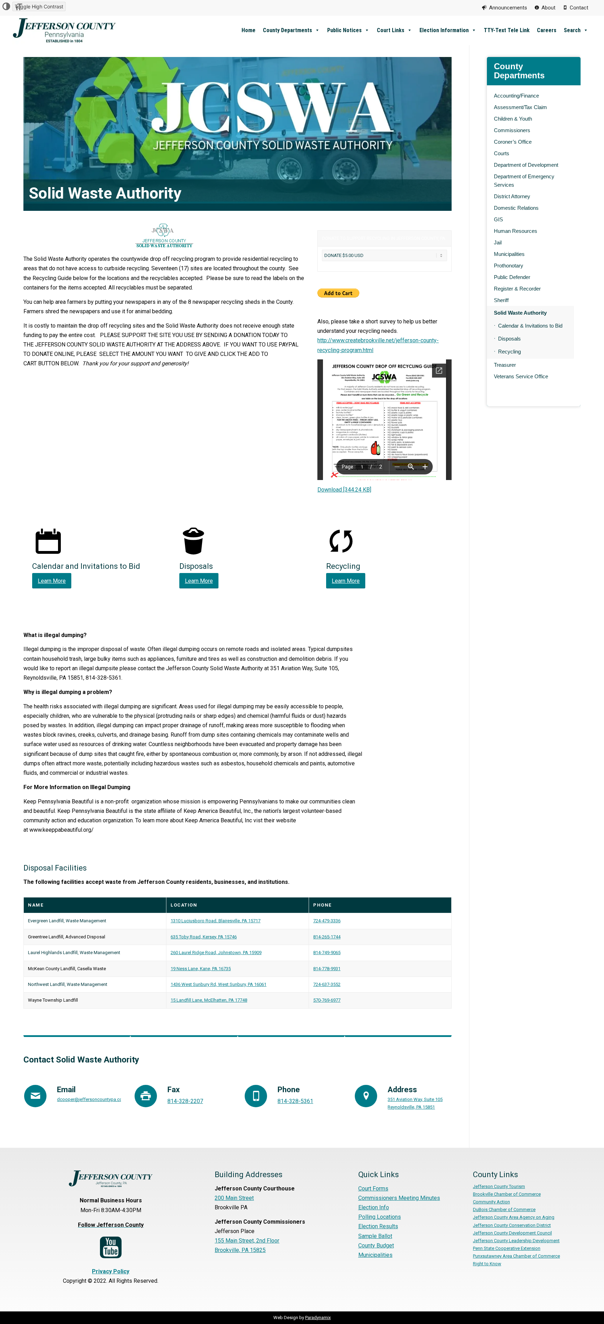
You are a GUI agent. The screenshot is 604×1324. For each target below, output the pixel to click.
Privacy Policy (110, 1271)
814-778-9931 (326, 968)
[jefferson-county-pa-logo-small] (64, 30)
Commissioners (512, 130)
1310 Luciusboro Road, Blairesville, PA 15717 (215, 920)
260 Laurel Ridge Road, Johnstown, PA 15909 (216, 952)
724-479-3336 (326, 920)
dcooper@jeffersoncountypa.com (91, 1099)
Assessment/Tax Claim (520, 107)
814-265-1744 (326, 936)
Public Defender (512, 277)
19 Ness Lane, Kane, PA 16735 (201, 968)
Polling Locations (379, 1217)
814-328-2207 (185, 1101)
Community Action (491, 1201)
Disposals (509, 339)
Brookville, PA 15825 (240, 1250)
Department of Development (526, 165)
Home (249, 30)
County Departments (287, 30)
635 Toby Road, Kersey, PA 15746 (204, 936)
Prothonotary (508, 266)
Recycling (509, 352)
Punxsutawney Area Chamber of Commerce (516, 1256)
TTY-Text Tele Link (507, 30)
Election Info (373, 1207)
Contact (579, 7)
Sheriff (501, 300)
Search (572, 30)
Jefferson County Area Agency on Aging (513, 1217)
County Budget (376, 1245)
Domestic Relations (516, 208)
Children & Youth (513, 119)
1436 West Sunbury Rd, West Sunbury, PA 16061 (218, 984)
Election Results (378, 1226)
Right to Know (487, 1263)
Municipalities (509, 254)
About (548, 7)
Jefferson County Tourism (499, 1186)
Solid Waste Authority (520, 313)
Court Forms (373, 1188)
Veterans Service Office (521, 376)
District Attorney (512, 196)
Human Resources (515, 231)
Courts (501, 153)
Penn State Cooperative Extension (506, 1248)
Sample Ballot (375, 1236)
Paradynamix (318, 1317)
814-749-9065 (326, 952)
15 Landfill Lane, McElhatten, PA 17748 (209, 1000)
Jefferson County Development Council (512, 1233)
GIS (498, 219)
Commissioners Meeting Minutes (399, 1198)
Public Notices (344, 30)
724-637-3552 (326, 984)
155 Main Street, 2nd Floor (247, 1240)
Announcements (508, 7)
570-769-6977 (326, 1000)
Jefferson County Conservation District (512, 1225)
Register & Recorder (517, 289)
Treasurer (505, 365)
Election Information (444, 30)
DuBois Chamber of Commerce (504, 1209)
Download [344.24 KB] (344, 489)
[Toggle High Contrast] (6, 6)
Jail (498, 242)
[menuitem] (504, 7)
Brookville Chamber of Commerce (507, 1194)
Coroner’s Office (513, 142)
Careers (546, 30)
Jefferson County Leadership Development (516, 1240)
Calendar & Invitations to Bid (530, 326)
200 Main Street (234, 1198)
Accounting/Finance (516, 96)
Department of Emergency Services (524, 180)
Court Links (390, 30)
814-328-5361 (295, 1101)
